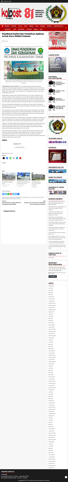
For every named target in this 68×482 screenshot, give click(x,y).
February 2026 (52, 299)
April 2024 (51, 346)
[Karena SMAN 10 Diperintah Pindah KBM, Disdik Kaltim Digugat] (8, 176)
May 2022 (51, 396)
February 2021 (52, 428)
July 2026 (51, 288)
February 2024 (52, 350)
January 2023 (51, 379)
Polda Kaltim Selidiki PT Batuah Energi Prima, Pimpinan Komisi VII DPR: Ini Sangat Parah (57, 229)
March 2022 (51, 400)
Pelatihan (7, 198)
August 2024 (51, 337)
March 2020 (51, 452)
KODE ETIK (19, 478)
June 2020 (51, 446)
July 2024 (51, 340)
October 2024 (51, 333)
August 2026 (51, 286)
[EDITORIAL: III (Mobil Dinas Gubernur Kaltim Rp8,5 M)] (52, 107)
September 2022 (52, 387)
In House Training (34, 197)
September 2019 (52, 465)
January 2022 (51, 405)
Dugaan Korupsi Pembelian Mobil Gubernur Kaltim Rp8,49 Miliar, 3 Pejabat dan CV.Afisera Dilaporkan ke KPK (57, 219)
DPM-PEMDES (21, 29)
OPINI (41, 29)
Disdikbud (25, 197)
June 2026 (51, 290)
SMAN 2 (18, 198)
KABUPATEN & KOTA (58, 26)
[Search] (66, 27)
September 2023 (52, 361)
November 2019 (52, 461)
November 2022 (52, 383)
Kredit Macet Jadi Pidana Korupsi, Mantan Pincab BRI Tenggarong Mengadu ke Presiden (56, 213)
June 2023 (51, 368)
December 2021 (52, 407)
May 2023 (51, 370)
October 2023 (51, 359)
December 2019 (52, 459)
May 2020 (51, 448)
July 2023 (51, 366)
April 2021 (51, 424)
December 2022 (52, 381)
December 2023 (52, 355)
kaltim (3, 198)
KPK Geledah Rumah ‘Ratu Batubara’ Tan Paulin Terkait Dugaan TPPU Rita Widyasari (57, 208)
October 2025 (51, 307)
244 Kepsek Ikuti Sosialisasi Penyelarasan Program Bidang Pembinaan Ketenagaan (23, 182)
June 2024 (51, 342)
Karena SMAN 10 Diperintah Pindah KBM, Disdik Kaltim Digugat (8, 182)
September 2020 (52, 439)
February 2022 (52, 402)
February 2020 (52, 454)
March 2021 (51, 426)
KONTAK (25, 478)
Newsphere (40, 480)
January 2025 (51, 327)
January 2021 (51, 431)
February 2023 (52, 376)
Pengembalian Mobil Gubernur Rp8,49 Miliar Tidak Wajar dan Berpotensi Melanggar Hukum (57, 203)
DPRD (14, 29)
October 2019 (51, 463)
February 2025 (52, 324)
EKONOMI (31, 26)
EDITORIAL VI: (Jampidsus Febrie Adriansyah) (60, 83)
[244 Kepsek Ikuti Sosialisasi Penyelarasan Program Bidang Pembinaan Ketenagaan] (23, 176)
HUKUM (25, 26)
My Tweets (51, 257)
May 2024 (51, 344)
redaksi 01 (17, 144)
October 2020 (51, 437)
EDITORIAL (13, 26)
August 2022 (51, 389)
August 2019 (51, 467)
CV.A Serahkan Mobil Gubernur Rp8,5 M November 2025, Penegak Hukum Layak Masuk (57, 246)
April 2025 (51, 320)
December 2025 (52, 303)
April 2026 (51, 294)
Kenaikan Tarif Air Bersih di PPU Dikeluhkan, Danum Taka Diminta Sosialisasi (35, 202)
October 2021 (51, 411)
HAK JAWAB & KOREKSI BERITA (8, 478)
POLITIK (20, 26)
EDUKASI (36, 29)
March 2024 (51, 348)
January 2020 (51, 457)
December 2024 (52, 329)
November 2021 (52, 409)
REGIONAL (42, 26)
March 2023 (51, 374)
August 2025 (51, 311)
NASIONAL (49, 26)
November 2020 (52, 435)
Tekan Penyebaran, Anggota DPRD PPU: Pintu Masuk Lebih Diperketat (11, 202)
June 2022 (51, 394)
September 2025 (52, 309)
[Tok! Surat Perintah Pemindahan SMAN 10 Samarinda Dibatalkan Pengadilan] (38, 176)
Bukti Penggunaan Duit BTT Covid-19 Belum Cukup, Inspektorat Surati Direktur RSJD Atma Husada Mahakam (57, 238)
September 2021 (52, 413)
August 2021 (51, 415)
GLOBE (36, 26)
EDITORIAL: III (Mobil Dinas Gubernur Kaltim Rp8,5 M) (60, 107)
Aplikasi (6, 197)
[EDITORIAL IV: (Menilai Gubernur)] (52, 99)
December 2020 (52, 433)
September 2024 (52, 335)
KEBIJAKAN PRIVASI (24, 476)
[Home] (2, 26)
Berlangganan (53, 276)
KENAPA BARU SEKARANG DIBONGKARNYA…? (55, 66)
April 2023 (51, 372)
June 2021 (51, 420)
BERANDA (7, 26)
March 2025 (51, 322)
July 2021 (51, 418)
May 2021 (51, 422)
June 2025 (51, 316)
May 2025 (51, 318)
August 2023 (51, 363)
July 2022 (51, 392)
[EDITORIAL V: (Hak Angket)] (52, 91)
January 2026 (51, 301)
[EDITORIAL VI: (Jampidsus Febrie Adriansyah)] (52, 83)
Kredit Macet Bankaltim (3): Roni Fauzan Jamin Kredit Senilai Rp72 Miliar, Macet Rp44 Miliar (57, 224)
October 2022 (51, 385)
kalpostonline (41, 197)
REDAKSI (16, 476)
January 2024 (51, 353)
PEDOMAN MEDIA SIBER (7, 476)
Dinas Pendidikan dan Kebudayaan (15, 197)
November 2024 (52, 331)
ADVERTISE (7, 29)
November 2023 (52, 357)
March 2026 (51, 296)
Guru (29, 197)
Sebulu (11, 198)
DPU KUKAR (29, 29)
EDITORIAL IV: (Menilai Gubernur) (60, 99)
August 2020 (51, 441)
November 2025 (52, 305)
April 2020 (51, 450)
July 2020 (51, 444)
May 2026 (51, 292)
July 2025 (51, 314)
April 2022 (51, 398)
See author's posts (19, 147)
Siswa (15, 198)
